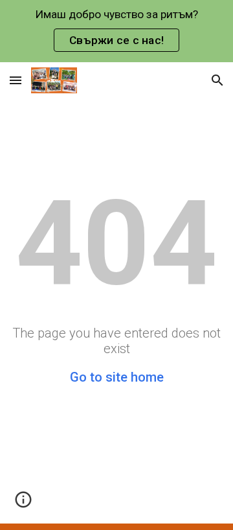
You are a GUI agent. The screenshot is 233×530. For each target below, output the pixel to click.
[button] (15, 80)
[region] (116, 31)
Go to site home (117, 377)
